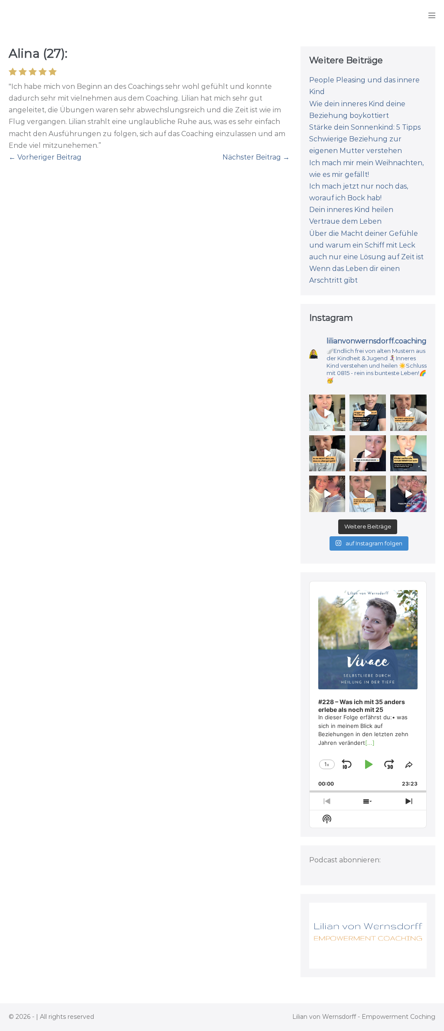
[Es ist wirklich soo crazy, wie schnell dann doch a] (327, 494)
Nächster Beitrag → (256, 157)
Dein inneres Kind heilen (351, 210)
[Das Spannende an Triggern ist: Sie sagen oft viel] (367, 413)
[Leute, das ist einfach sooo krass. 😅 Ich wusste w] (367, 453)
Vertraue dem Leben (345, 221)
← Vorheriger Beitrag (45, 157)
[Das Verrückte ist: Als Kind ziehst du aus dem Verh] (408, 453)
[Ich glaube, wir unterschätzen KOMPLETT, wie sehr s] (367, 494)
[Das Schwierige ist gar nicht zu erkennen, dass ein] (408, 413)
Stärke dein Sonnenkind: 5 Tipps (365, 127)
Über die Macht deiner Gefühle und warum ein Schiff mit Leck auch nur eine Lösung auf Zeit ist (366, 245)
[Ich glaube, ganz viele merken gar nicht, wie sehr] (327, 453)
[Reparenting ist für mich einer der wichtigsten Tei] (327, 413)
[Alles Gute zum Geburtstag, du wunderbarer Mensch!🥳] (408, 494)
